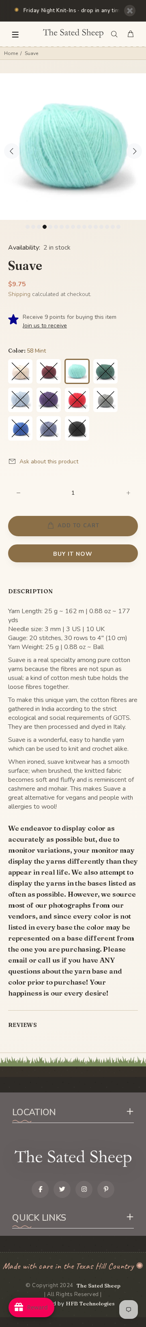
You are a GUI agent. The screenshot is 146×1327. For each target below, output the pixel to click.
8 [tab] (67, 227)
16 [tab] (113, 227)
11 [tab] (84, 227)
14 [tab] (101, 227)
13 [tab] (96, 227)
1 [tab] (28, 227)
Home (11, 53)
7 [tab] (62, 227)
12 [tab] (90, 227)
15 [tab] (107, 227)
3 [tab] (39, 227)
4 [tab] (45, 227)
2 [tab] (33, 227)
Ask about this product (48, 461)
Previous (11, 151)
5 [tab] (50, 227)
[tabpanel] (73, 146)
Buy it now (72, 554)
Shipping (19, 294)
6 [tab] (56, 227)
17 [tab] (118, 227)
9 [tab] (73, 227)
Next (134, 151)
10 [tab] (79, 227)
